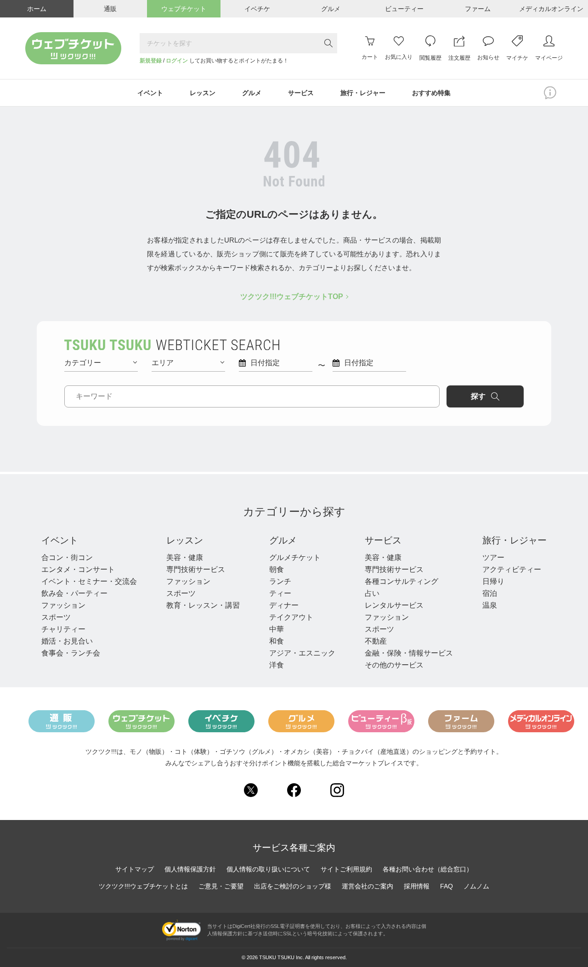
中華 (276, 629)
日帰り (493, 581)
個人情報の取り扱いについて (268, 869)
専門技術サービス (195, 569)
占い (372, 593)
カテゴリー (82, 363)
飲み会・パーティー (74, 593)
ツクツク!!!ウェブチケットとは (143, 886)
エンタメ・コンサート (78, 569)
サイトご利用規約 (346, 869)
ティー (280, 593)
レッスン (184, 540)
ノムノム (476, 886)
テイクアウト (291, 617)
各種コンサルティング (401, 581)
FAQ (446, 886)
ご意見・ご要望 (220, 886)
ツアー (493, 557)
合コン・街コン (67, 557)
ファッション (63, 605)
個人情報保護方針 (190, 869)
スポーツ (56, 617)
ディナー (284, 605)
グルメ (283, 540)
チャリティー (63, 629)
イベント (59, 540)
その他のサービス (394, 665)
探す (478, 396)
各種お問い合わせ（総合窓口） (428, 869)
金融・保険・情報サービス (409, 653)
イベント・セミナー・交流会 (89, 581)
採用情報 (417, 886)
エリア (163, 363)
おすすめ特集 (431, 92)
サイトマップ (134, 869)
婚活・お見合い (67, 641)
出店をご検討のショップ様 (292, 886)
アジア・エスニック (302, 653)
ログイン (177, 60)
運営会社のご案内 (367, 886)
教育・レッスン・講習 (203, 605)
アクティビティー (511, 569)
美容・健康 (184, 557)
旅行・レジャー (514, 540)
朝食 (276, 569)
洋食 (276, 665)
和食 (276, 641)
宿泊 (489, 593)
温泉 (489, 605)
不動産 (376, 641)
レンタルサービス (394, 605)
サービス (383, 540)
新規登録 (151, 60)
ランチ (280, 581)
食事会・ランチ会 (70, 653)
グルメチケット (295, 557)
